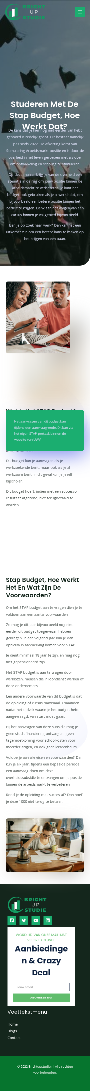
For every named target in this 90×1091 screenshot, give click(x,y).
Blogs (12, 1030)
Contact (14, 1037)
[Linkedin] (48, 920)
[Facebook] (12, 920)
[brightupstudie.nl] (37, 12)
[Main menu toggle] (80, 12)
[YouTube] (36, 920)
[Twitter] (24, 920)
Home (13, 1024)
